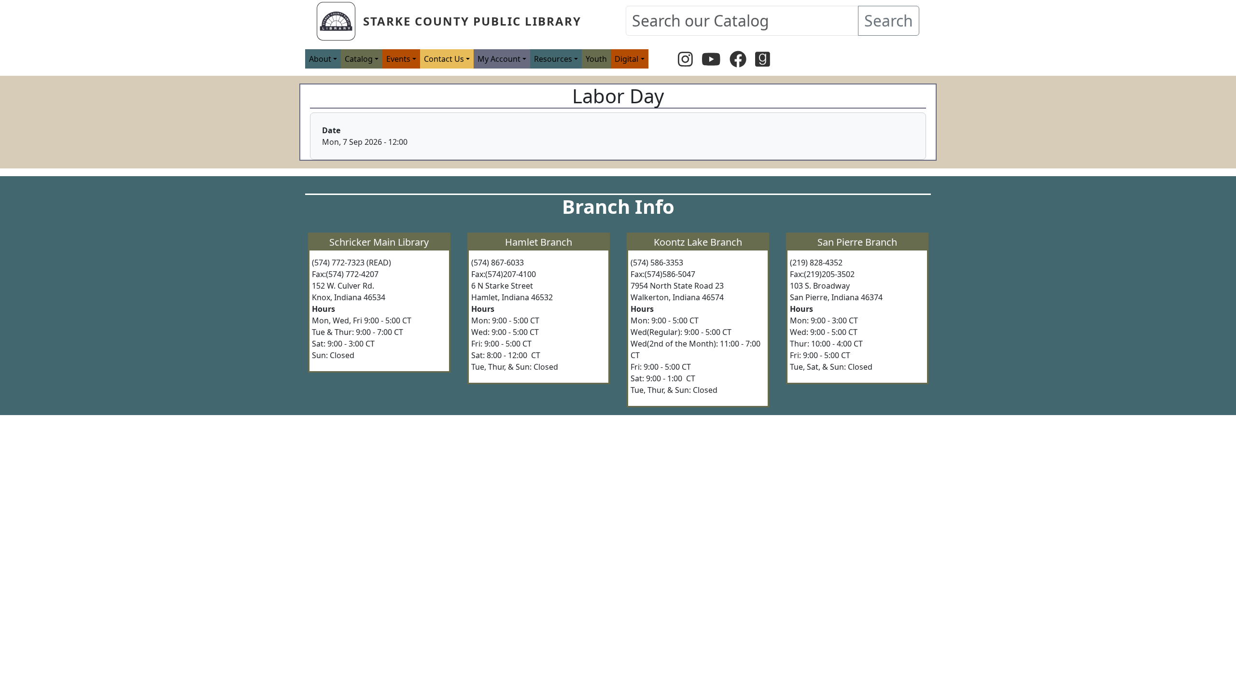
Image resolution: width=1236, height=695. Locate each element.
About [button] (320, 59)
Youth (596, 59)
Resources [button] (553, 59)
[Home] (340, 21)
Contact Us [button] (444, 59)
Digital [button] (626, 59)
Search (888, 20)
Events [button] (398, 59)
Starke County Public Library (472, 21)
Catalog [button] (359, 59)
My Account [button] (499, 59)
